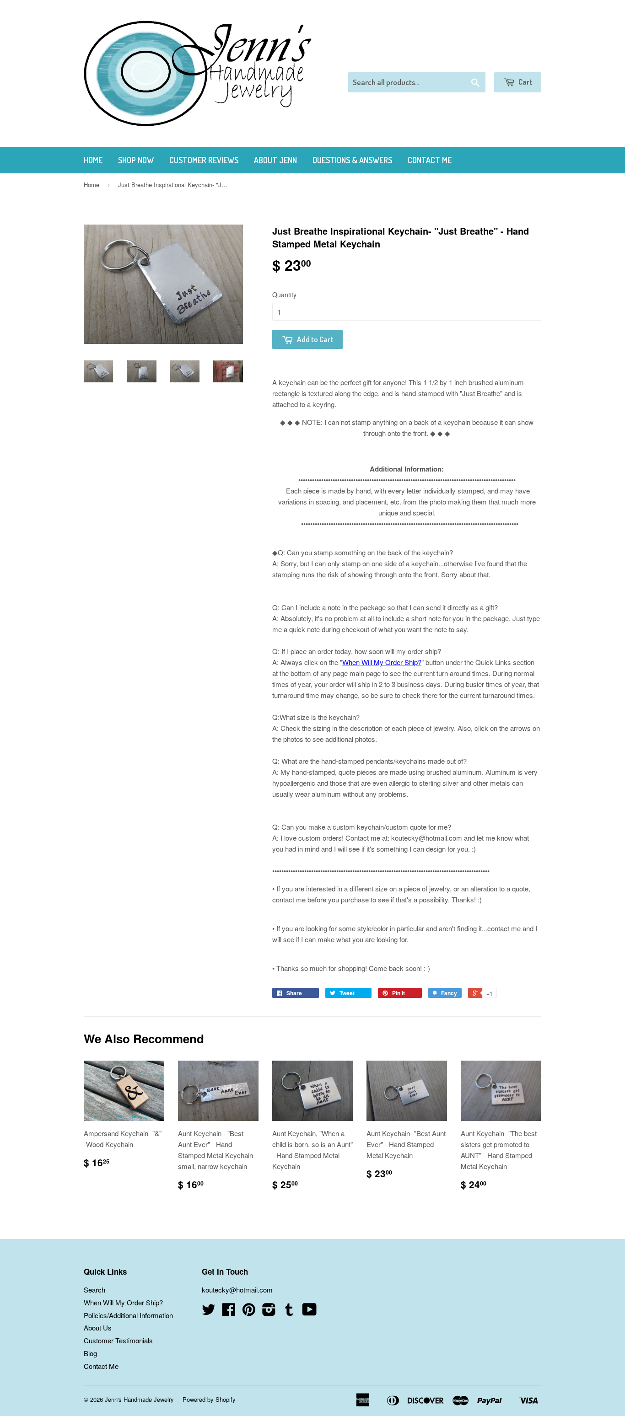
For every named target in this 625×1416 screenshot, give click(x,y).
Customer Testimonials (118, 1340)
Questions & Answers (352, 160)
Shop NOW (136, 160)
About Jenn (275, 160)
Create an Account (515, 60)
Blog (90, 1353)
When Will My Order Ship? (123, 1302)
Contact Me (430, 160)
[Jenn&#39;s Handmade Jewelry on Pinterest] (249, 1312)
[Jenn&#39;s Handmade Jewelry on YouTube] (309, 1312)
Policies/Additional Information (128, 1315)
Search (94, 1289)
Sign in (466, 60)
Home (93, 160)
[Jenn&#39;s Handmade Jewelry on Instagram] (269, 1312)
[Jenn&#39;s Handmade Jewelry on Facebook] (229, 1312)
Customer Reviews (203, 160)
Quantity (284, 294)
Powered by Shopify (209, 1399)
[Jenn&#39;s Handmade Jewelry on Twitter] (209, 1312)
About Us (98, 1327)
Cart (524, 81)
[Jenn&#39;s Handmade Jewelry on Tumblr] (289, 1312)
